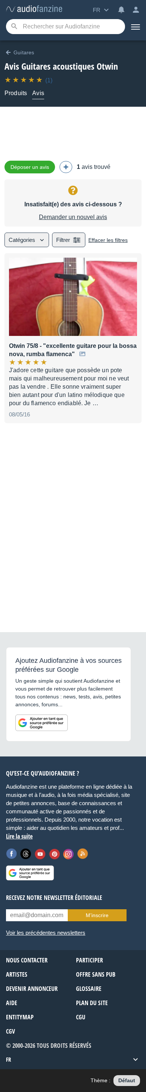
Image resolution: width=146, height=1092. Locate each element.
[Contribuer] (66, 167)
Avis (38, 93)
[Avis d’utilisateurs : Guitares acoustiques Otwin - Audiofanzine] (34, 9)
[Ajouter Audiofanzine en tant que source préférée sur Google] (41, 723)
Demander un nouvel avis (73, 217)
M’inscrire (97, 915)
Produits (15, 93)
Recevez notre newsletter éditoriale (54, 898)
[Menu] (135, 27)
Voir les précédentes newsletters (45, 932)
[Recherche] (14, 27)
